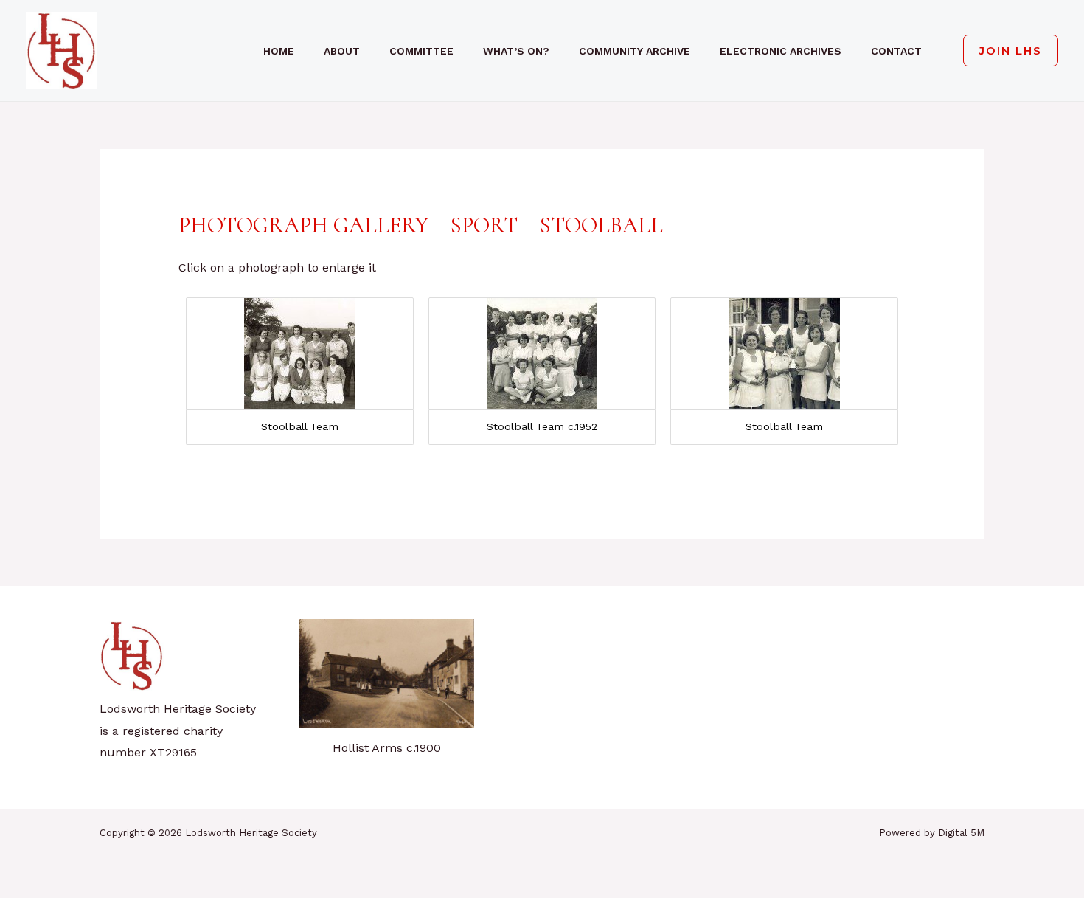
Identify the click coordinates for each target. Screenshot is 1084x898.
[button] (1004, 50)
